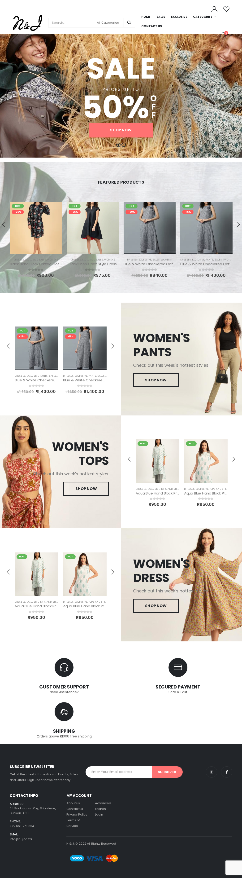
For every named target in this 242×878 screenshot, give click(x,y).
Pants (209, 259)
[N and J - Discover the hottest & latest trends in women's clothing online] (27, 22)
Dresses (18, 259)
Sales (160, 17)
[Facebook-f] (226, 772)
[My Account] (214, 9)
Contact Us (151, 26)
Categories (202, 17)
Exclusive (179, 17)
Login (99, 814)
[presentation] (3, 224)
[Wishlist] (226, 9)
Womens (52, 259)
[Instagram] (211, 772)
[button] (118, 144)
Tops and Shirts (171, 489)
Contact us (74, 809)
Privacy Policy (76, 814)
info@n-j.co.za (21, 839)
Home (146, 17)
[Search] (129, 22)
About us (73, 803)
